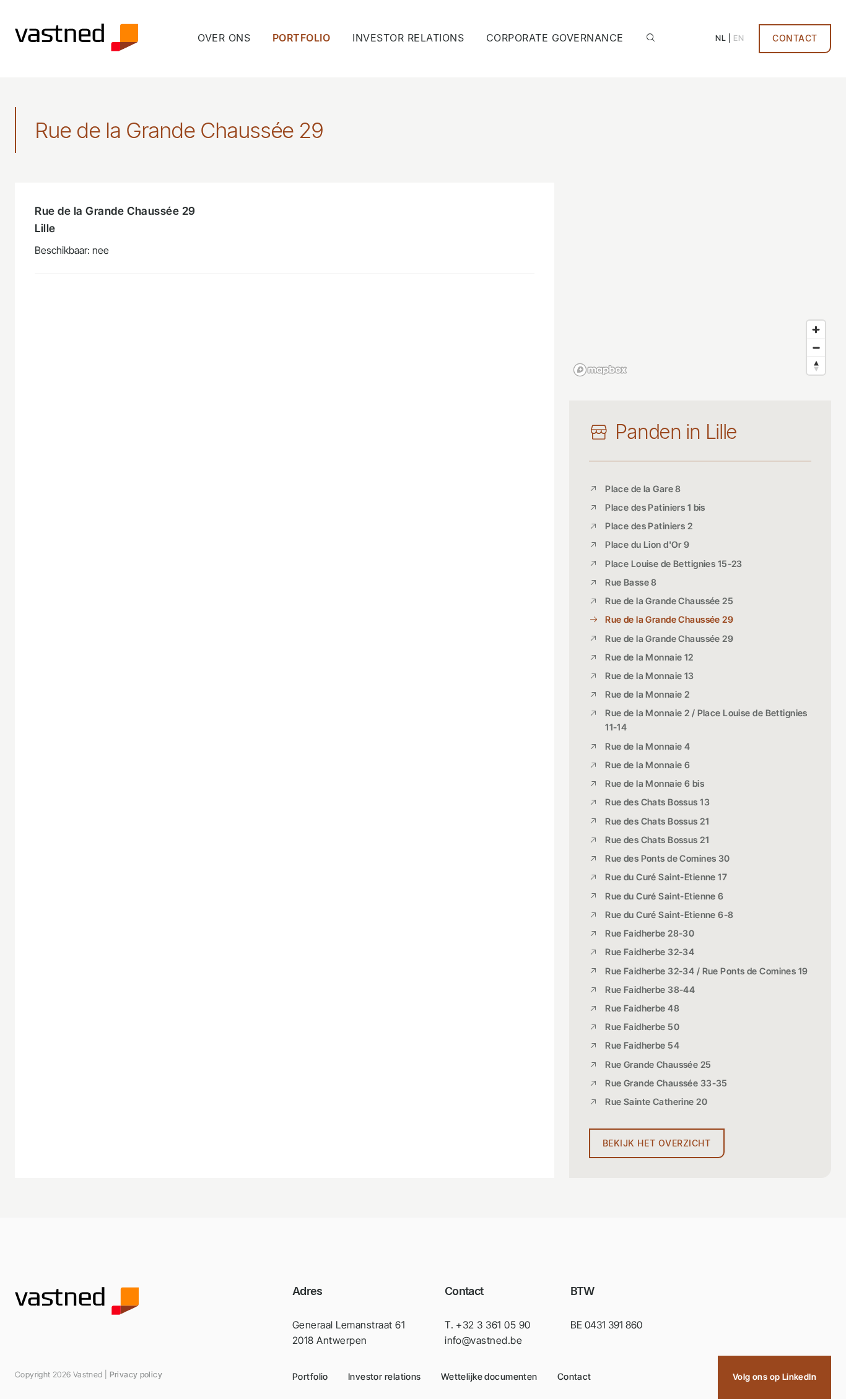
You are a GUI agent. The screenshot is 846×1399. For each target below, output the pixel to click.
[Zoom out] (816, 348)
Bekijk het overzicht (657, 1143)
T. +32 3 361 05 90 (488, 1325)
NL (720, 38)
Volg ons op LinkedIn (774, 1377)
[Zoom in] (816, 330)
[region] (700, 282)
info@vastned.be (483, 1340)
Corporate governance (555, 38)
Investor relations (408, 38)
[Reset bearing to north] (816, 366)
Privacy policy (136, 1374)
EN (738, 38)
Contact (795, 38)
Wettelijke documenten (489, 1376)
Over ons (224, 38)
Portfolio (301, 38)
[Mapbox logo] (600, 370)
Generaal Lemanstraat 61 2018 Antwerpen (348, 1333)
